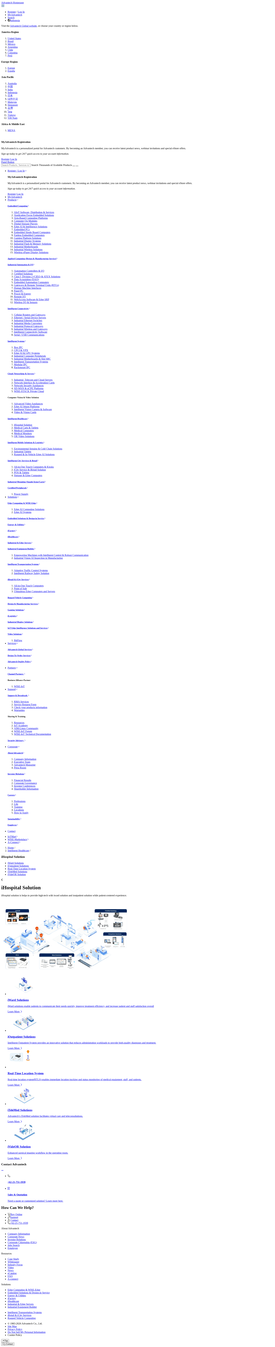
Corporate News (16, 1236)
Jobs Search (14, 1245)
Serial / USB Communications (29, 334)
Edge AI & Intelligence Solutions (30, 226)
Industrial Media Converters (28, 323)
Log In (21, 11)
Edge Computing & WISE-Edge (22, 503)
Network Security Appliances (29, 385)
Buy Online (16, 1214)
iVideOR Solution (17, 874)
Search (11, 17)
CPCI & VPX (21, 350)
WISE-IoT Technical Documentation (32, 734)
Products (12, 199)
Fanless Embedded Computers (29, 235)
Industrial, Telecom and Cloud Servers (33, 379)
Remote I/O (20, 296)
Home (11, 847)
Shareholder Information (26, 788)
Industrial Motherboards (26, 246)
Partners (12, 667)
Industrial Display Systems (27, 241)
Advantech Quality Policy (19, 661)
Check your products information (30, 707)
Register (12, 11)
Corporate (13, 746)
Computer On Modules (25, 221)
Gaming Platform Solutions (27, 238)
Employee (12, 825)
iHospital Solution (23, 424)
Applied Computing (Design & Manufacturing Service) (32, 258)
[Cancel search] (77, 165)
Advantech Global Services (20, 649)
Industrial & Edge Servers (19, 543)
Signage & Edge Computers (28, 475)
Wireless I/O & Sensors (25, 302)
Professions (19, 801)
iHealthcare (13, 536)
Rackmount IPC (22, 367)
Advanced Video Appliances (28, 403)
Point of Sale (20, 588)
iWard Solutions (16, 863)
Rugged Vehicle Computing (20, 597)
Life (16, 804)
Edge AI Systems (22, 512)
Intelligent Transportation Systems (31, 361)
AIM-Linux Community (26, 728)
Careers (11, 795)
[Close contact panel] (2, 1170)
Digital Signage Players (26, 223)
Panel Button (7, 162)
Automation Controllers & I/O (29, 270)
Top (6, 1341)
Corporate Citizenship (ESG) (22, 1242)
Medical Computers (24, 430)
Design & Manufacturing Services (23, 604)
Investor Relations (16, 774)
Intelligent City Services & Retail (22, 460)
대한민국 (13, 99)
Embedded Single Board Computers (32, 232)
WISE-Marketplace (17, 839)
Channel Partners (16, 674)
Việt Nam (12, 118)
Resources (19, 722)
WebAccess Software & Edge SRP (31, 299)
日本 (10, 95)
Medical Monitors (23, 433)
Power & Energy (22, 293)
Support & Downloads (18, 695)
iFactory (11, 530)
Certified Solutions (23, 273)
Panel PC (18, 291)
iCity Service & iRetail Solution (30, 469)
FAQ (10, 1276)
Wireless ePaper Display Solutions (31, 252)
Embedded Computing (18, 206)
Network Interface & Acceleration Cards (34, 382)
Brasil (11, 41)
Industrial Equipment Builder (21, 549)
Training (18, 807)
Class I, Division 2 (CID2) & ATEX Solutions (37, 276)
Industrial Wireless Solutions (28, 249)
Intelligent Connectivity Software (30, 332)
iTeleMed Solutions (17, 871)
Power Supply (21, 494)
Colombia (13, 52)
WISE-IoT (19, 686)
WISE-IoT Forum (23, 731)
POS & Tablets (21, 472)
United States (14, 38)
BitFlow (18, 640)
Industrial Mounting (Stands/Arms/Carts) (26, 482)
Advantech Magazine (24, 764)
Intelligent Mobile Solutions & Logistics (25, 442)
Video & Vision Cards (25, 412)
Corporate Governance (25, 783)
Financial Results (22, 780)
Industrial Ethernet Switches (28, 320)
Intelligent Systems (16, 341)
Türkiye (12, 115)
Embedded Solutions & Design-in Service (26, 518)
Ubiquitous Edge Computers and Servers (34, 591)
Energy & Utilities (16, 524)
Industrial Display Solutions (20, 622)
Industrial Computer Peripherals (30, 356)
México (11, 44)
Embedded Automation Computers (31, 282)
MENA (11, 130)
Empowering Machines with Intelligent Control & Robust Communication (51, 555)
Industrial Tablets (22, 451)
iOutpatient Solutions (18, 865)
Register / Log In (16, 170)
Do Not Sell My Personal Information (27, 1332)
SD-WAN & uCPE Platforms (28, 388)
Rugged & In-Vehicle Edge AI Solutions (34, 454)
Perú (10, 55)
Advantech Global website (23, 25)
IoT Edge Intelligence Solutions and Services (28, 628)
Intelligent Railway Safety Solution (31, 573)
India (10, 89)
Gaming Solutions (16, 610)
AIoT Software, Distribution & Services (34, 212)
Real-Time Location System (22, 868)
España (11, 71)
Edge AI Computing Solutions (29, 509)
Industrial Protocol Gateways (28, 326)
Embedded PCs (22, 229)
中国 (10, 86)
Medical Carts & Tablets (26, 427)
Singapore (13, 105)
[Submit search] (74, 165)
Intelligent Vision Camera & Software (33, 409)
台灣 (10, 108)
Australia (12, 83)
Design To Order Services (19, 655)
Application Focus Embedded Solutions (34, 215)
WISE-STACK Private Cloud (29, 391)
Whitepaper (13, 1261)
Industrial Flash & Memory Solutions (32, 243)
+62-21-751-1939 (19, 1223)
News (11, 1270)
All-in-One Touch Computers (29, 585)
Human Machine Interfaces (27, 288)
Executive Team (22, 762)
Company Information (25, 759)
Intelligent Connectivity (18, 308)
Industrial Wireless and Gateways (30, 329)
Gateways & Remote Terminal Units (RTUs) (36, 285)
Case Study (13, 1259)
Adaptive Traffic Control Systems (31, 570)
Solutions (12, 497)
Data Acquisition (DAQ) (26, 279)
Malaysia (12, 102)
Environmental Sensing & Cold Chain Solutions (38, 448)
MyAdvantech (15, 14)
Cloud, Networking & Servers (21, 373)
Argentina (13, 47)
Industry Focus (15, 1264)
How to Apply (21, 812)
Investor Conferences (24, 786)
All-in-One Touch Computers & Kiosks (34, 466)
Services (12, 643)
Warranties (19, 710)
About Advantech (15, 753)
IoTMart (12, 836)
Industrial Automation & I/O (20, 264)
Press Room (20, 767)
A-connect (13, 1279)
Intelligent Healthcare (17, 418)
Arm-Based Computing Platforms (31, 218)
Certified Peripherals (17, 488)
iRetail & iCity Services (18, 579)
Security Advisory (16, 740)
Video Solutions (15, 634)
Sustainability (14, 819)
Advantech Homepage (12, 2)
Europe (11, 68)
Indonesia (15, 20)
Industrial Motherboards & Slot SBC (32, 358)
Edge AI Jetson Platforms (26, 406)
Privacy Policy (15, 1329)
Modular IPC (20, 364)
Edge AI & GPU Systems (27, 353)
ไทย (10, 111)
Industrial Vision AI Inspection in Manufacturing (38, 558)
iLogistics (12, 616)
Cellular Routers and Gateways (29, 314)
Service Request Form (25, 704)
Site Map (12, 1326)
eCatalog (12, 1273)
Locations (19, 809)
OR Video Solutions (24, 436)
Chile (10, 50)
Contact (11, 831)
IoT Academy (21, 725)
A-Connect (13, 842)
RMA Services (21, 701)
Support (12, 689)
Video (11, 1267)
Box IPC (18, 347)
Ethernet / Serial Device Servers (30, 317)
